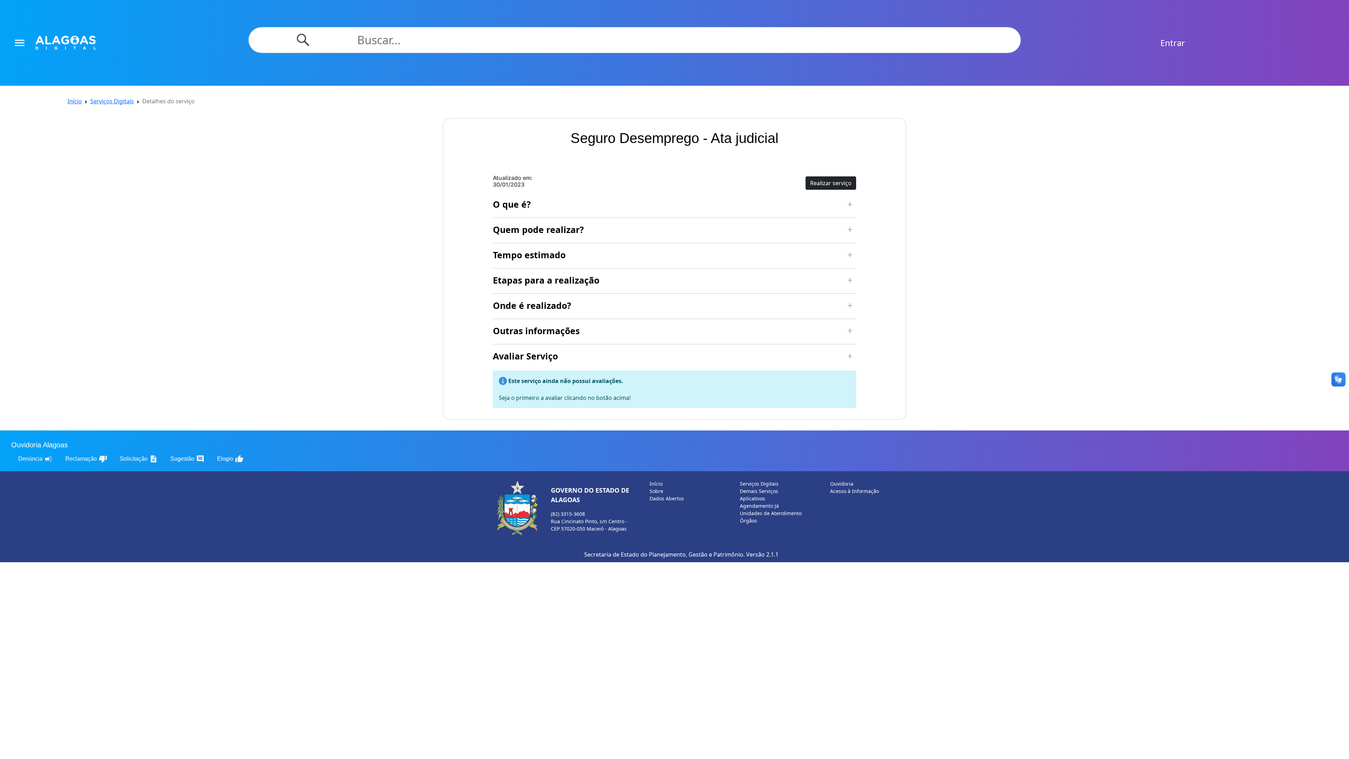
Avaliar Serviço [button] (525, 356)
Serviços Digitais (112, 101)
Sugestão (187, 459)
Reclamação (86, 459)
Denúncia (35, 459)
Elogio (230, 459)
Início (74, 101)
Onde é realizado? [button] (532, 305)
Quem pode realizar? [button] (538, 229)
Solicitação (139, 459)
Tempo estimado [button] (529, 255)
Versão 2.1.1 (762, 554)
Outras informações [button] (536, 331)
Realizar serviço (831, 183)
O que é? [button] (512, 204)
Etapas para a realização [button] (546, 280)
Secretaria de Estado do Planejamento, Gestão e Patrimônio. (664, 554)
